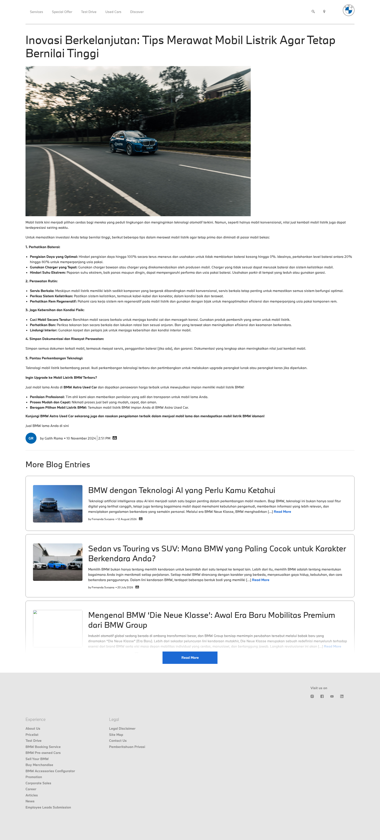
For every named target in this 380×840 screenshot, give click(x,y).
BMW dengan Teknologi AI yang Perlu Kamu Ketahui (181, 490)
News (30, 801)
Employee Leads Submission (48, 807)
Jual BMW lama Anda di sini (47, 425)
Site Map (116, 734)
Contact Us (118, 740)
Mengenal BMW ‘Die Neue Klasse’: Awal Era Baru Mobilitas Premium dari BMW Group (211, 619)
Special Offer (62, 11)
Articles (32, 795)
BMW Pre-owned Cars (43, 752)
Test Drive (89, 11)
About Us (33, 728)
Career (31, 789)
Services (36, 11)
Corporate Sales (38, 783)
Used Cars (113, 11)
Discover (137, 11)
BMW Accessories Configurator (50, 771)
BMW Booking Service (43, 746)
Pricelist (32, 734)
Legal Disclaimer (122, 728)
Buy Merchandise (39, 764)
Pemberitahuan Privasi (127, 746)
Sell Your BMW (37, 759)
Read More (190, 657)
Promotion (34, 777)
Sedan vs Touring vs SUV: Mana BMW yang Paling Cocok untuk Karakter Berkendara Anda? (217, 553)
